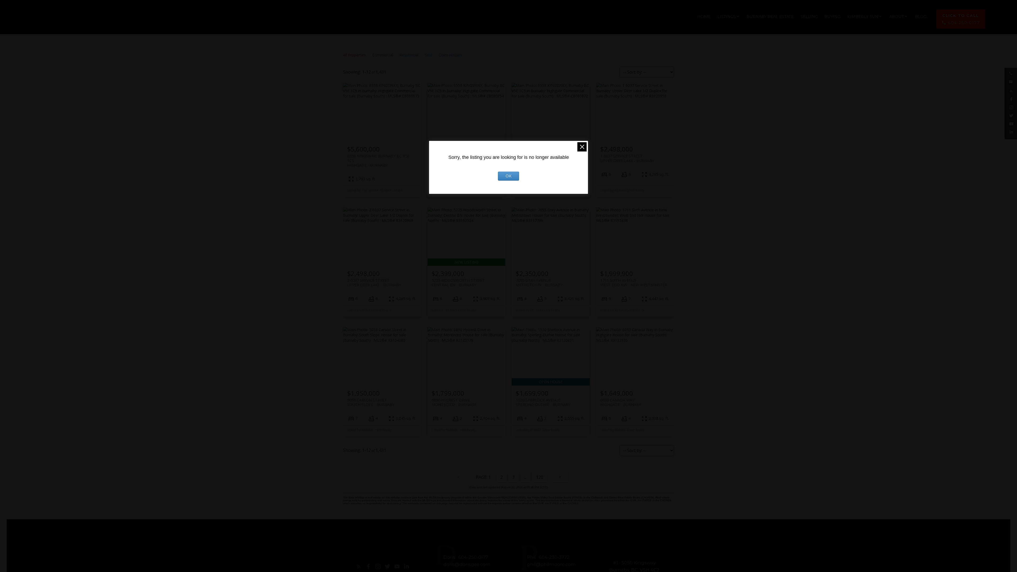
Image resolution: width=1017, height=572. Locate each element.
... (525, 477)
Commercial (382, 54)
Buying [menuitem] (832, 16)
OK (508, 176)
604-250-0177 (964, 22)
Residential (409, 54)
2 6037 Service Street (374, 282)
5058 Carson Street (370, 402)
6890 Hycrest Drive (454, 402)
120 (539, 477)
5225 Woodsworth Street (458, 282)
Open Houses (450, 54)
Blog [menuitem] (920, 16)
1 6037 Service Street (627, 158)
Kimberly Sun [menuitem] (862, 16)
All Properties (354, 54)
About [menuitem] (896, 16)
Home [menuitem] (704, 16)
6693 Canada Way (620, 402)
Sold (428, 54)
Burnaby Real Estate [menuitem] (770, 16)
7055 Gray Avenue (539, 282)
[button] (960, 19)
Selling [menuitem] (809, 16)
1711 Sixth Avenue (633, 282)
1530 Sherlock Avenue (543, 402)
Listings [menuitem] (726, 16)
